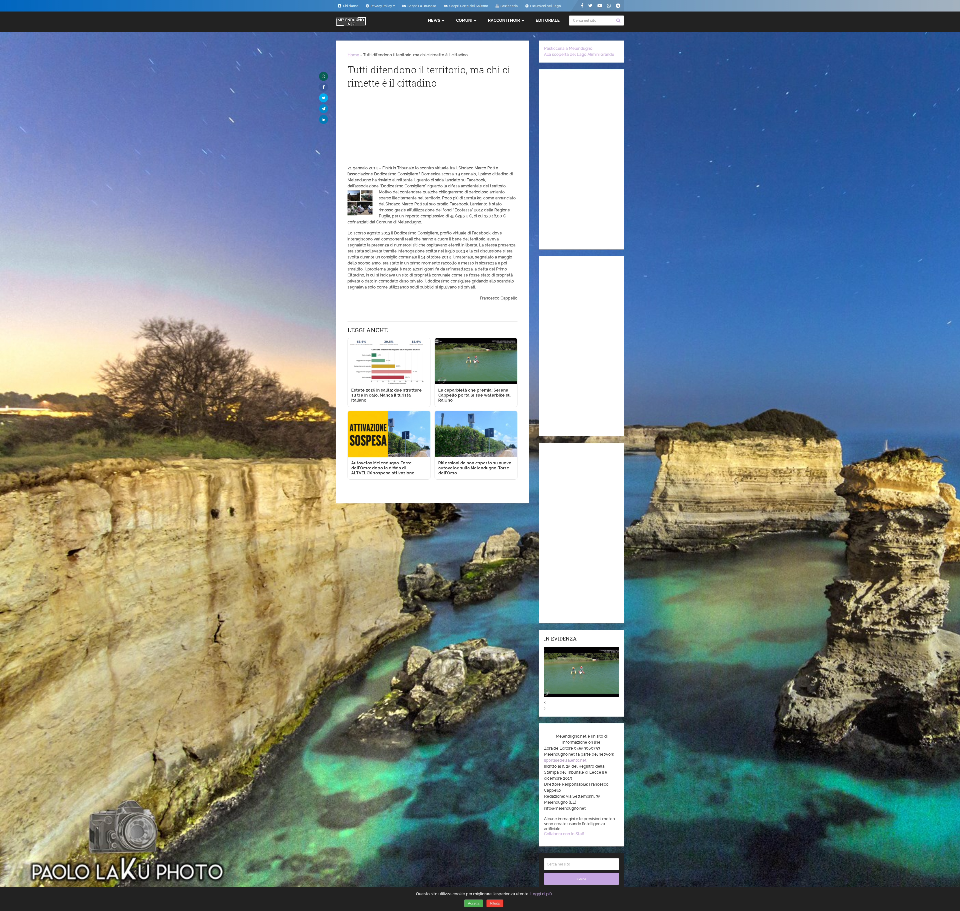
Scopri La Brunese (421, 6)
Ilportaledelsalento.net (565, 760)
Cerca (619, 21)
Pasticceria (509, 6)
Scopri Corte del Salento (468, 6)
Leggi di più (541, 893)
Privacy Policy (381, 6)
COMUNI (464, 20)
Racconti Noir (504, 20)
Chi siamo (350, 6)
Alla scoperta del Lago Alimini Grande (579, 54)
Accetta (473, 903)
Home (353, 55)
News (434, 20)
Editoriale (548, 20)
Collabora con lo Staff (564, 833)
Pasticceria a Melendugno (568, 48)
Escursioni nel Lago (545, 6)
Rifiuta (495, 903)
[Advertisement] (433, 128)
